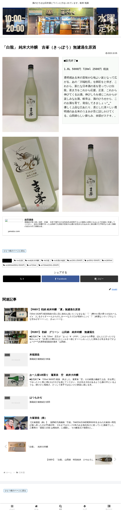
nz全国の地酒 (59, 260)
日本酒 (8, 260)
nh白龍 (46, 260)
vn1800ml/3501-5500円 (14, 265)
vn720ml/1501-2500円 (50, 265)
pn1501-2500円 (76, 260)
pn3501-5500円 (93, 260)
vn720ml (32, 265)
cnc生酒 (19, 260)
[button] (99, 279)
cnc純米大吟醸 (33, 260)
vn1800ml (108, 260)
